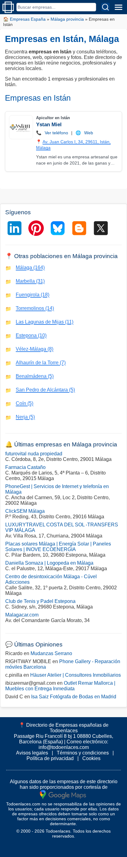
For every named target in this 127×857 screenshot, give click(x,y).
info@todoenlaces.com (64, 747)
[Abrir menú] (118, 7)
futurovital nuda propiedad (33, 453)
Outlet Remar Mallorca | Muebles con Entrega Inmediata (60, 685)
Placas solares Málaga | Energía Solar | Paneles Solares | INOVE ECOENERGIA (58, 546)
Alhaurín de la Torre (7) (41, 362)
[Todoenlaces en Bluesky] (57, 228)
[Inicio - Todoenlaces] (8, 7)
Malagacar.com (22, 614)
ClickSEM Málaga (25, 511)
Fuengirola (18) (32, 294)
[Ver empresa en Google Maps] (63, 794)
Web (88, 132)
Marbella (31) (30, 281)
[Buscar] (105, 7)
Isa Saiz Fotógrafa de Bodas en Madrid (73, 696)
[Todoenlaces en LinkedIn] (14, 228)
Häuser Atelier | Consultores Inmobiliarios (75, 675)
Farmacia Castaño (25, 467)
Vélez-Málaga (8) (34, 349)
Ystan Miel (49, 125)
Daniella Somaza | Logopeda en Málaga (49, 563)
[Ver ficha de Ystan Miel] (20, 127)
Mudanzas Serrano (51, 653)
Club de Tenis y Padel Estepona (40, 601)
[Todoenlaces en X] (101, 228)
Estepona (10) (31, 335)
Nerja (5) (25, 417)
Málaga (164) (30, 267)
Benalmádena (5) (35, 376)
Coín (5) (24, 403)
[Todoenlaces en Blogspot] (79, 228)
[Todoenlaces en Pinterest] (36, 228)
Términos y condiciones (83, 752)
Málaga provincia (67, 19)
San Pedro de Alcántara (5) (45, 389)
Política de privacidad (50, 758)
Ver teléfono (56, 132)
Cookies (91, 758)
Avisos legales (32, 752)
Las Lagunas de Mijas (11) (44, 321)
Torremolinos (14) (35, 308)
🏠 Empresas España (24, 19)
